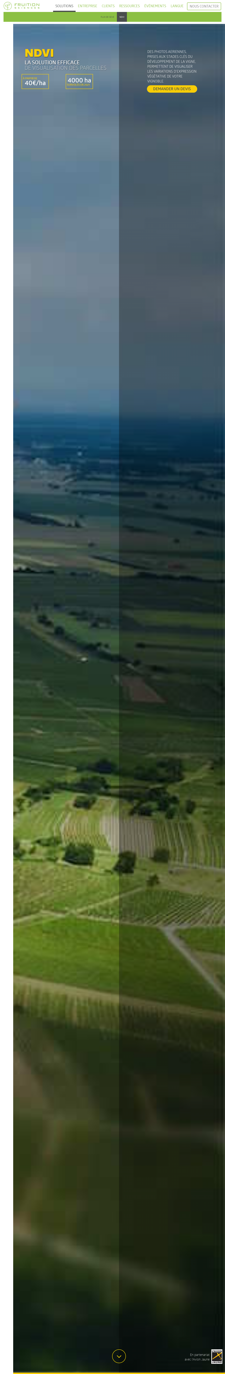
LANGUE (177, 6)
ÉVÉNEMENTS (155, 6)
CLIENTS (108, 6)
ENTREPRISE (87, 6)
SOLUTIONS (64, 6)
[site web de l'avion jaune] (216, 1355)
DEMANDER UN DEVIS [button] (172, 88)
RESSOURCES (129, 6)
